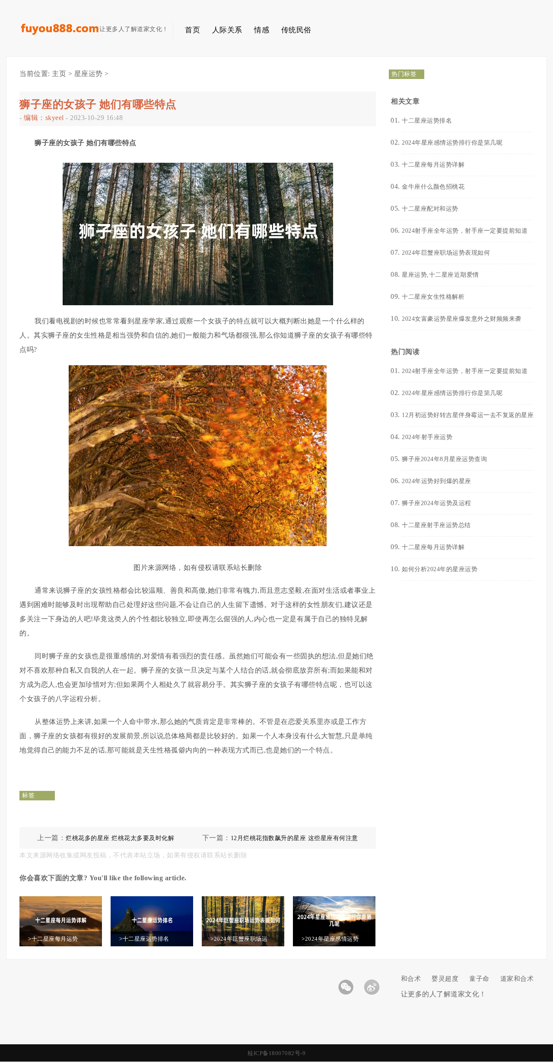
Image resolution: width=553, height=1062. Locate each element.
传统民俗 (296, 30)
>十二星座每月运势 (53, 939)
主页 (59, 73)
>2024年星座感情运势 (330, 939)
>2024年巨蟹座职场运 (238, 939)
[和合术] (59, 39)
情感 (261, 30)
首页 (192, 30)
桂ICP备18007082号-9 (276, 1053)
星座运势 (88, 73)
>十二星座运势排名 (144, 939)
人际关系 (227, 30)
